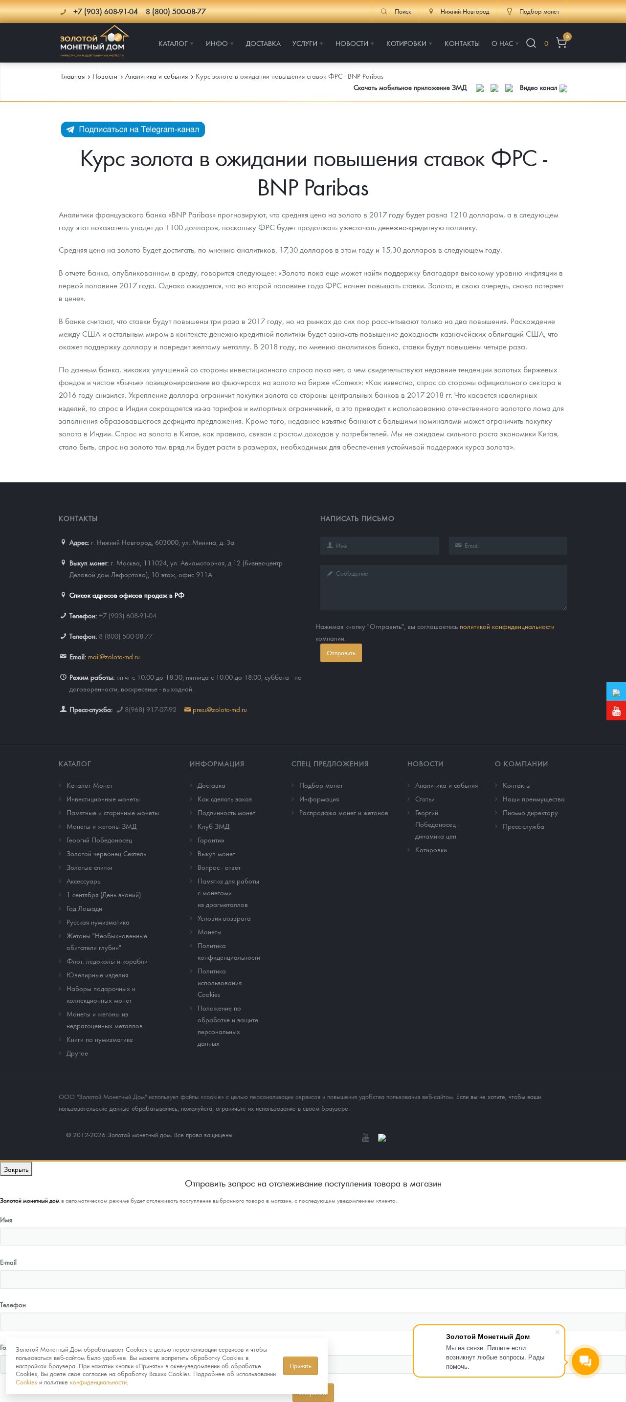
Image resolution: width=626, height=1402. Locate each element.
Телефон (13, 1304)
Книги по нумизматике (100, 1039)
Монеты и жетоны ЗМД (101, 825)
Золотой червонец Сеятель (106, 853)
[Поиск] (531, 43)
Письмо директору (530, 812)
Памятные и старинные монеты (113, 812)
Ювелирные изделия (97, 974)
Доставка (211, 784)
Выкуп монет (216, 853)
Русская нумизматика (98, 921)
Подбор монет (321, 784)
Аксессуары (84, 880)
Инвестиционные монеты (103, 798)
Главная (73, 75)
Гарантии (211, 839)
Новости (425, 763)
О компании (521, 763)
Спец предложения (330, 763)
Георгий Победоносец (99, 839)
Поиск (403, 11)
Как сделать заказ (225, 798)
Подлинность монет (226, 812)
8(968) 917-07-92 (151, 709)
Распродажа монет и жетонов (343, 812)
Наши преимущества (534, 798)
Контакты (517, 784)
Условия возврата (224, 917)
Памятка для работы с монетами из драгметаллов (228, 892)
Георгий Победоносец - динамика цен (437, 824)
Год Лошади (84, 908)
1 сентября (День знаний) (104, 894)
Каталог (75, 763)
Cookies (26, 1382)
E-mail (8, 1261)
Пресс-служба (523, 825)
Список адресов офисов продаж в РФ (126, 594)
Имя (6, 1219)
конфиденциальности (98, 1382)
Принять (301, 1365)
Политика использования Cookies (220, 982)
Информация (217, 763)
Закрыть (16, 1169)
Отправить (341, 652)
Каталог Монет (89, 784)
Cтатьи (425, 798)
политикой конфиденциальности (507, 626)
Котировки (431, 849)
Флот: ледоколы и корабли (107, 960)
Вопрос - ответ (219, 867)
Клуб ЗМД (213, 825)
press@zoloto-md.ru (220, 709)
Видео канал (539, 87)
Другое (77, 1052)
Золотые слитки (89, 867)
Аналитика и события (446, 784)
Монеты (210, 931)
